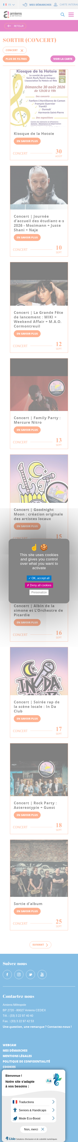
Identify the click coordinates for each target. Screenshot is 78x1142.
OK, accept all (40, 578)
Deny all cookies (40, 585)
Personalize (39, 592)
